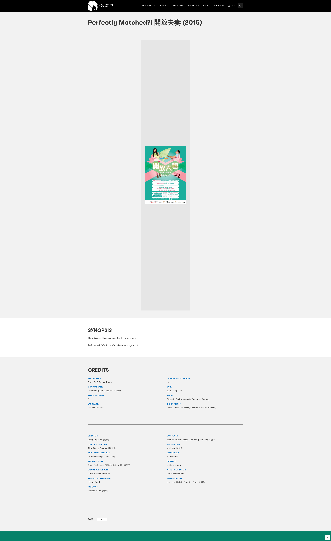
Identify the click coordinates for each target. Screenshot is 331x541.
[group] (165, 175)
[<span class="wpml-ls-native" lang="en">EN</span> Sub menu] (235, 6)
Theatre (102, 519)
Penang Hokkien (96, 408)
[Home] (100, 6)
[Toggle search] (240, 5)
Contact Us (218, 6)
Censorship (177, 6)
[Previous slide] (91, 175)
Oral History (193, 6)
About (206, 6)
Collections (147, 6)
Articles (164, 6)
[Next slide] (240, 175)
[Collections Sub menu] (155, 6)
